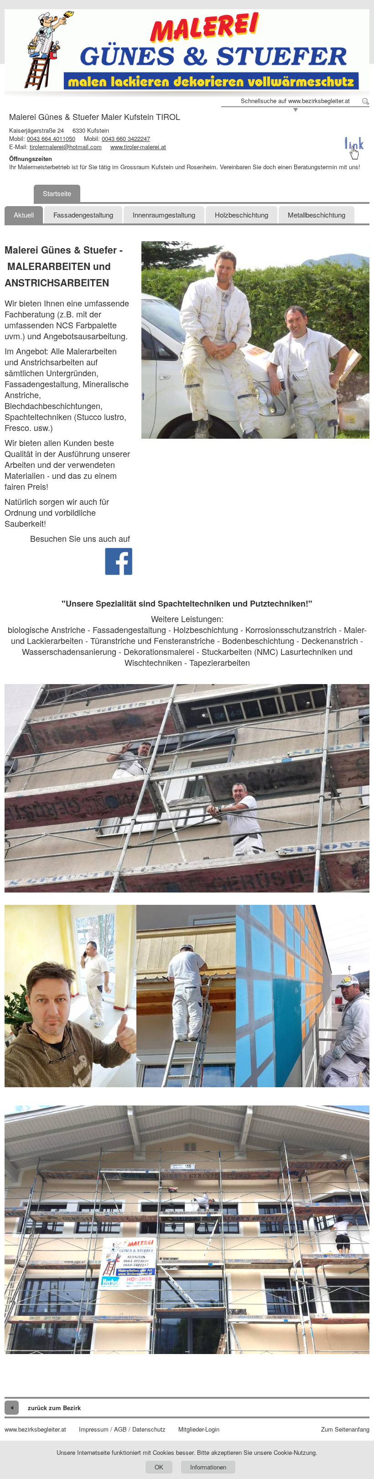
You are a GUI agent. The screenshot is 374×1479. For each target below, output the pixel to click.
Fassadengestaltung (83, 214)
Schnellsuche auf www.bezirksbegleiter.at (295, 101)
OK (159, 1467)
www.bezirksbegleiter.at (35, 1429)
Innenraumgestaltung (164, 214)
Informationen (208, 1467)
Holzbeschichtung (241, 214)
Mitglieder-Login (198, 1429)
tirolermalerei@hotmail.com (66, 146)
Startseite (57, 193)
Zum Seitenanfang (345, 1429)
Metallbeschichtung (316, 214)
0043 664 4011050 (51, 138)
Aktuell (24, 214)
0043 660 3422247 (126, 138)
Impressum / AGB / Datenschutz (122, 1429)
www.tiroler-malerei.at (138, 146)
